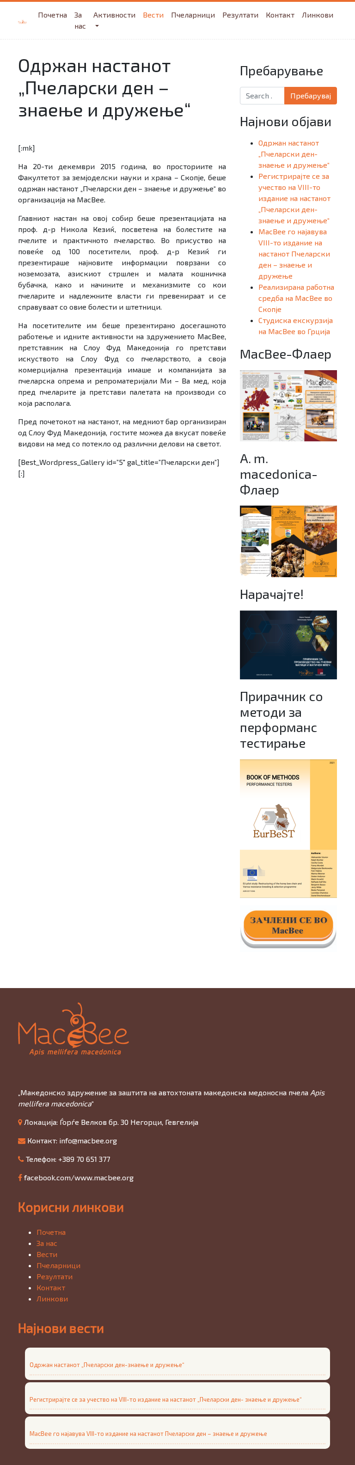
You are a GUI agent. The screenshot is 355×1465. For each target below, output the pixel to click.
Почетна (52, 14)
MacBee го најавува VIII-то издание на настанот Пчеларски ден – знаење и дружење (294, 253)
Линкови (317, 14)
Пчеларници (193, 14)
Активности (114, 14)
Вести (153, 14)
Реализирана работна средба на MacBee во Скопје (296, 297)
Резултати (240, 14)
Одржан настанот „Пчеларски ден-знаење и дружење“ (294, 153)
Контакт (280, 14)
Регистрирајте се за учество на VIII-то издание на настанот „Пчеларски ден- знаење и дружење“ (294, 198)
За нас (80, 20)
